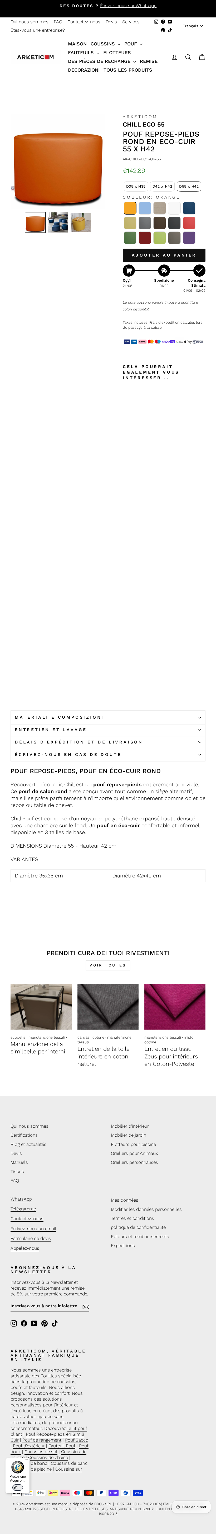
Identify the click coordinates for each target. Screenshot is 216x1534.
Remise (149, 61)
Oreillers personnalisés (134, 1162)
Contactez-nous (83, 21)
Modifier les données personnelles (146, 1209)
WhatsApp (21, 1199)
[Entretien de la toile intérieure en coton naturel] (108, 1007)
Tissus (17, 1171)
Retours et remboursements (140, 1236)
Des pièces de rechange (100, 61)
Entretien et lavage (51, 729)
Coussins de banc (69, 1463)
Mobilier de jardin (128, 1135)
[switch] (17, 1487)
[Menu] (26, 1461)
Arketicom (140, 116)
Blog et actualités (28, 1144)
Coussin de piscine (32, 1469)
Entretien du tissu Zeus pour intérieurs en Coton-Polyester (171, 1056)
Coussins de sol (40, 1451)
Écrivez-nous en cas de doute (68, 754)
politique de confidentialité (138, 1227)
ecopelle (18, 1037)
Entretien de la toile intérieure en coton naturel (103, 1056)
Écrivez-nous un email (33, 1228)
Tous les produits (128, 70)
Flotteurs (117, 52)
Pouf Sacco (76, 1440)
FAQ (58, 21)
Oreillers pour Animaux (134, 1153)
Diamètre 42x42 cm (136, 875)
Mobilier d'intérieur (130, 1126)
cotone (98, 1037)
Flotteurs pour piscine (133, 1144)
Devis (111, 21)
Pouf (131, 44)
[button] (35, 222)
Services (131, 21)
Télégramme (23, 1208)
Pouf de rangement (41, 1440)
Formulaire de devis (31, 1238)
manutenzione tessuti (46, 1037)
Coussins (103, 44)
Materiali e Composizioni (59, 717)
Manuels (19, 1162)
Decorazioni (84, 70)
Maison (77, 44)
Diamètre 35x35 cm (39, 875)
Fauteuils (81, 52)
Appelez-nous (25, 1248)
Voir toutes (108, 965)
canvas (83, 1037)
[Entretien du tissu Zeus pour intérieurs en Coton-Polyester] (174, 1007)
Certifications (24, 1135)
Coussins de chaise (48, 1457)
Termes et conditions (132, 1218)
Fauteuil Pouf (61, 1445)
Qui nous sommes (29, 21)
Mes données (124, 1200)
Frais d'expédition (164, 322)
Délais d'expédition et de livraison (79, 742)
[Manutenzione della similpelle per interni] (41, 1007)
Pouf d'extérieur (29, 1445)
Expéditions (123, 1245)
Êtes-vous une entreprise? (38, 30)
